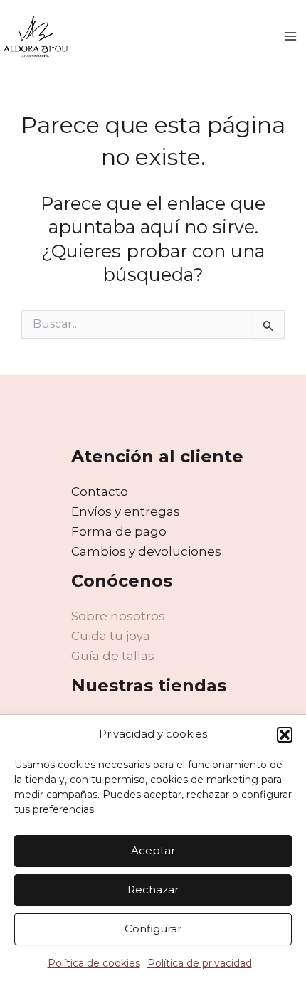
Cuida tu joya (110, 636)
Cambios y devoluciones (146, 551)
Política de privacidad (199, 963)
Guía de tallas (112, 656)
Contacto (99, 491)
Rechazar (153, 889)
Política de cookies (94, 963)
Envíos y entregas (125, 511)
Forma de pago (119, 531)
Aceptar (153, 850)
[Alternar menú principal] (290, 36)
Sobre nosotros (118, 616)
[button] (285, 735)
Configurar (153, 928)
